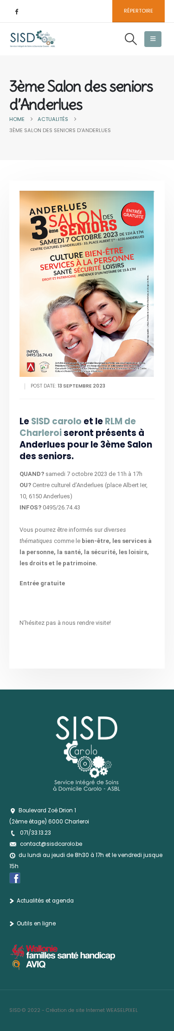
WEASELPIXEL (122, 1010)
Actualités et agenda (45, 900)
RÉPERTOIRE (138, 10)
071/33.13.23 (35, 833)
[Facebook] (16, 11)
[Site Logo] (32, 39)
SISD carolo (57, 421)
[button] (130, 39)
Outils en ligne (36, 923)
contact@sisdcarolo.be (51, 844)
